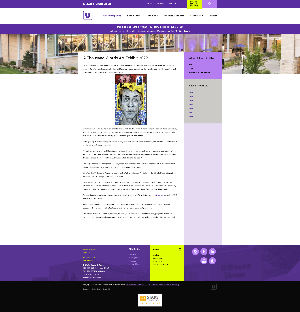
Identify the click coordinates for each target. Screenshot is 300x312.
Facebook (203, 251)
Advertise (161, 3)
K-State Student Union (97, 4)
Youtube (203, 260)
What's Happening (112, 16)
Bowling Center (159, 258)
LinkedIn (212, 251)
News (191, 64)
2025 (191, 96)
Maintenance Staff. (162, 284)
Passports (133, 261)
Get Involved (196, 16)
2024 (191, 100)
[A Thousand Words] (130, 99)
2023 (191, 104)
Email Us (86, 252)
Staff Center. (151, 284)
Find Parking (88, 260)
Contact (213, 16)
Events (191, 68)
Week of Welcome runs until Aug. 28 (150, 27)
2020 (191, 116)
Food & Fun (152, 16)
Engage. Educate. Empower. (194, 5)
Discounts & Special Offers (200, 72)
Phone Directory (89, 249)
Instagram (195, 251)
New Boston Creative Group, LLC (99, 289)
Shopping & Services (174, 16)
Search (209, 4)
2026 (191, 92)
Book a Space (133, 16)
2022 (191, 108)
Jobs (182, 3)
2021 (190, 112)
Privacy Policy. (174, 284)
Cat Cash (172, 3)
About (149, 3)
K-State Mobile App (212, 260)
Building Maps (134, 257)
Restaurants (157, 261)
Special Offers (134, 264)
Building (156, 255)
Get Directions (89, 257)
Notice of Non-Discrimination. (136, 284)
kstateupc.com (159, 195)
